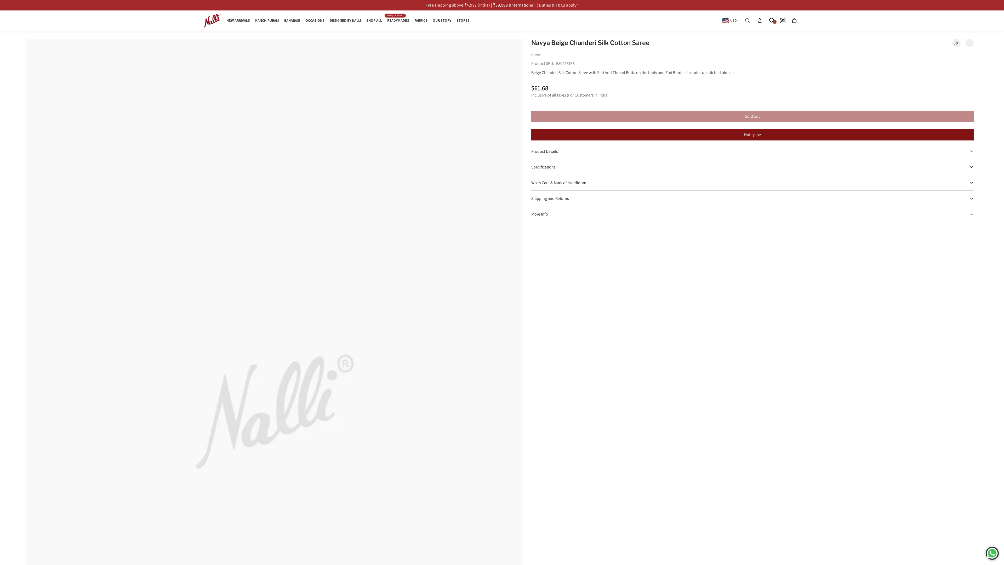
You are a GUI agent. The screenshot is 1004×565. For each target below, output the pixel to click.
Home (536, 54)
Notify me (752, 134)
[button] (969, 43)
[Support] (992, 553)
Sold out (752, 116)
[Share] (956, 43)
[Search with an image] (783, 20)
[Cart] (794, 20)
